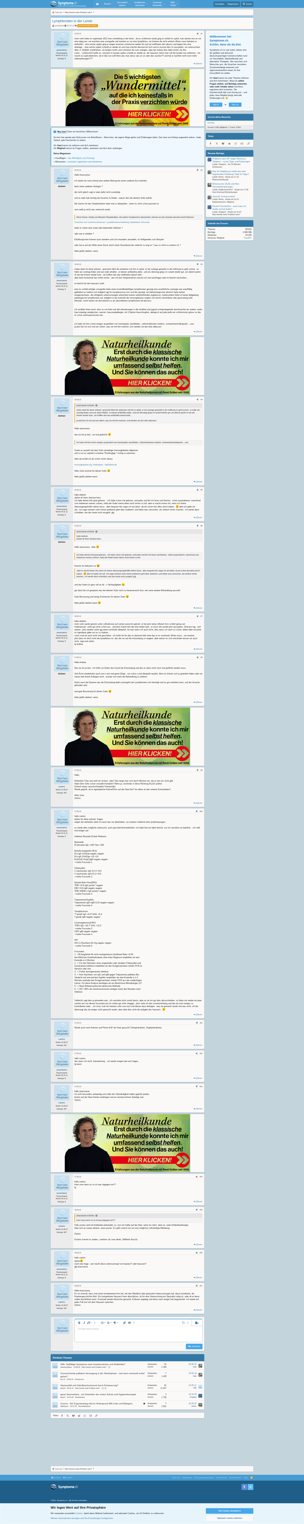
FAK (194, 1388)
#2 (202, 170)
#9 (202, 770)
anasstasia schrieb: (85, 405)
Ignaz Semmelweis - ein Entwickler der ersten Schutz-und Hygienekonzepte (98, 1394)
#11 (201, 1023)
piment (62, 1388)
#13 (201, 1086)
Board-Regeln (235, 1478)
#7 (202, 616)
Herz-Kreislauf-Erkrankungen (225, 192)
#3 (202, 264)
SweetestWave (66, 1367)
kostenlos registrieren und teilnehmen (85, 162)
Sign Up (235, 105)
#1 (202, 34)
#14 (201, 1177)
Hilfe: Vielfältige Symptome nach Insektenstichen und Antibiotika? (92, 1364)
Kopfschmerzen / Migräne (223, 202)
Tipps (246, 1478)
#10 (201, 811)
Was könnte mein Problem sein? (94, 1367)
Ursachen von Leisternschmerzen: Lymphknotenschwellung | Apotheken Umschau (112, 222)
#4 (202, 400)
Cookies (57, 1478)
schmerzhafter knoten (87, 26)
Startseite (97, 4)
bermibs (211, 123)
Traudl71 (248, 238)
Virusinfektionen (84, 1406)
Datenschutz (221, 1478)
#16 (201, 1253)
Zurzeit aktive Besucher (219, 117)
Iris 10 (62, 1379)
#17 (201, 1286)
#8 (202, 657)
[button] (107, 4)
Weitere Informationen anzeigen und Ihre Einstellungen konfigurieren (82, 1518)
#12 (201, 1053)
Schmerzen (79, 1379)
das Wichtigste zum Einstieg (81, 158)
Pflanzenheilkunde (220, 180)
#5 (202, 490)
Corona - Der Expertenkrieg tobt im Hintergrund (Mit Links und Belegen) (96, 1403)
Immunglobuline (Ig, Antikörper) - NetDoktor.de (95, 465)
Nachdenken (80, 1397)
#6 (202, 526)
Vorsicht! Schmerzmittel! (223, 196)
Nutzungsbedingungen (204, 1478)
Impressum (187, 1478)
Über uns (176, 1478)
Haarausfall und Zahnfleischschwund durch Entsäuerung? (89, 1385)
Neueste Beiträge (216, 153)
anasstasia (59, 26)
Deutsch (69, 1478)
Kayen (62, 1397)
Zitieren (199, 64)
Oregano (193, 1397)
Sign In (216, 105)
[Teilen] (198, 33)
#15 (201, 1210)
